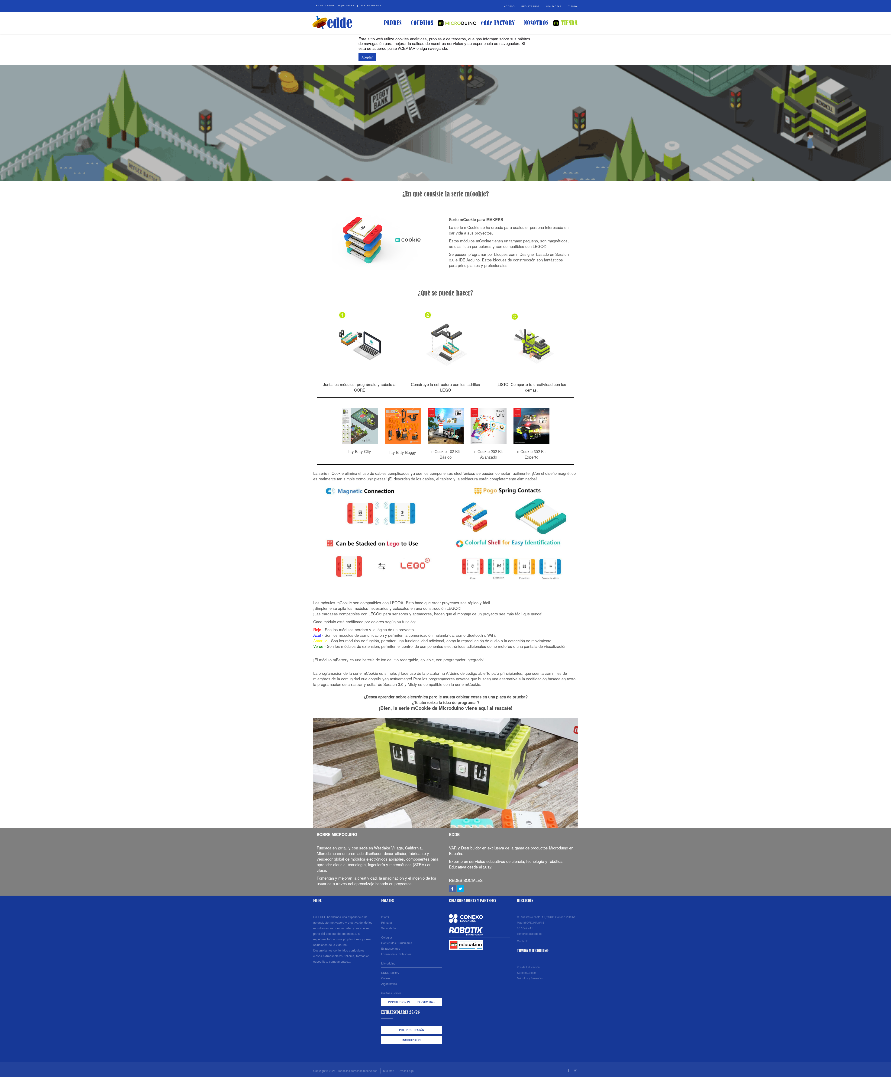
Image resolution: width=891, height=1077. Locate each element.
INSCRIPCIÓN (411, 1040)
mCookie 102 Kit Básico (445, 454)
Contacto (522, 941)
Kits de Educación (528, 967)
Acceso (509, 6)
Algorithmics (389, 984)
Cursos (385, 978)
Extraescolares (390, 948)
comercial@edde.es (340, 5)
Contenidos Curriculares (396, 943)
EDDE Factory (390, 972)
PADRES (393, 22)
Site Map (388, 1071)
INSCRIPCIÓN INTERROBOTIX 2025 (411, 1002)
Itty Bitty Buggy (402, 452)
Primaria (386, 922)
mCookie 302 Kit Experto (531, 454)
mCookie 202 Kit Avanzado (488, 454)
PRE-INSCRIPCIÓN (411, 1030)
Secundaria (388, 928)
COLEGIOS (422, 22)
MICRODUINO (457, 23)
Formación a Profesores (396, 954)
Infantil (385, 917)
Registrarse (530, 6)
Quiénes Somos (391, 993)
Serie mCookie (526, 972)
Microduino (388, 963)
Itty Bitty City (359, 451)
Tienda (573, 6)
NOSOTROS (536, 22)
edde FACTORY (498, 22)
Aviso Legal (407, 1071)
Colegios (387, 937)
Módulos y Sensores (530, 978)
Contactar (554, 6)
